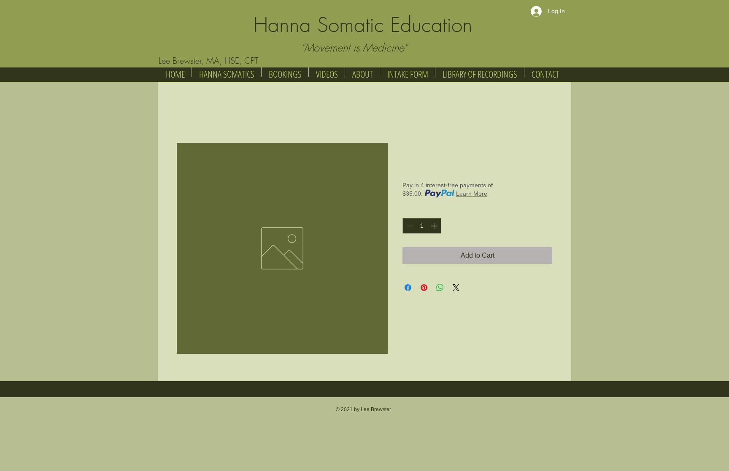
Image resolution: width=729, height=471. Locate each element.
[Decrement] (409, 225)
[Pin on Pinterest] (424, 288)
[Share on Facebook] (408, 288)
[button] (479, 72)
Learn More (471, 193)
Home (186, 112)
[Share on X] (456, 288)
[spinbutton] (421, 225)
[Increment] (434, 225)
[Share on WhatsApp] (440, 288)
